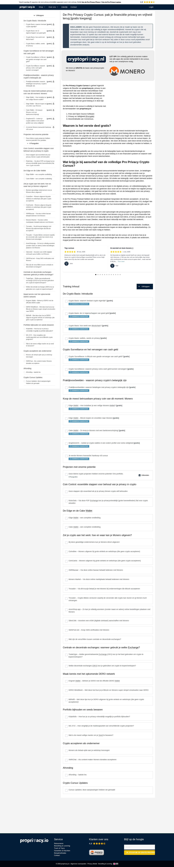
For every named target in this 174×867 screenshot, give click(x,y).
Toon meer (121, 261)
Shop (41, 7)
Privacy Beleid (92, 864)
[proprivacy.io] (27, 7)
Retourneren (58, 843)
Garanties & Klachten (62, 851)
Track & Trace (59, 848)
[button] (96, 275)
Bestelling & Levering (62, 846)
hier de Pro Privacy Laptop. (111, 2)
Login (151, 7)
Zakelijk (64, 7)
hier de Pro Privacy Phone (91, 2)
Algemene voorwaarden (78, 864)
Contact (73, 7)
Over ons (52, 7)
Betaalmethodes (60, 853)
